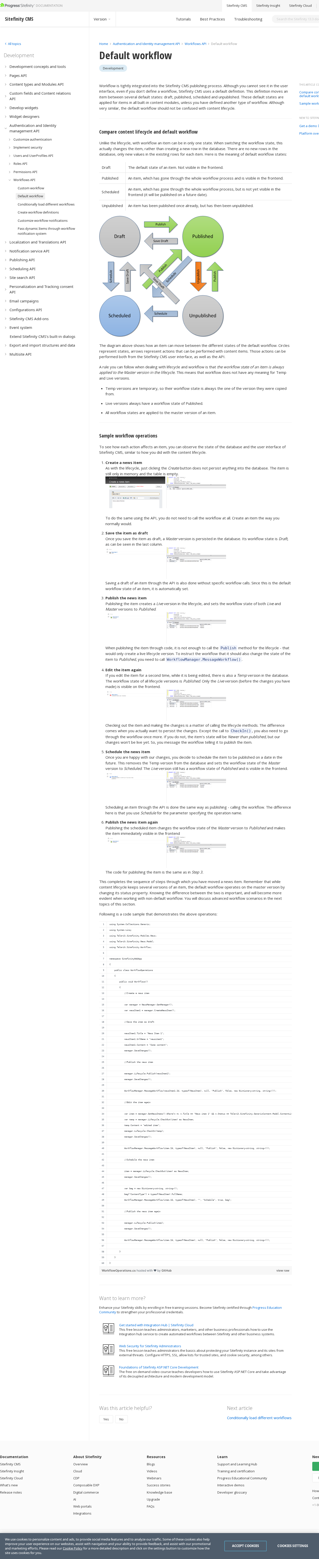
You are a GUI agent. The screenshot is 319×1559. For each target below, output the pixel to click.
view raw (282, 1270)
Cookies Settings (292, 1546)
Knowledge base (159, 1492)
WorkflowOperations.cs (119, 1270)
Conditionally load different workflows (259, 1417)
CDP (76, 1478)
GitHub (166, 1270)
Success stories (158, 1485)
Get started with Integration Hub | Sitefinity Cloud (156, 1325)
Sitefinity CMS (237, 5)
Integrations (82, 1513)
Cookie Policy (72, 1548)
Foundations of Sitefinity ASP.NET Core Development (158, 1367)
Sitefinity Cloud (300, 5)
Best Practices (212, 18)
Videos (152, 1471)
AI (74, 1499)
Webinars (154, 1478)
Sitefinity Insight (268, 5)
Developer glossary (232, 1492)
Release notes (11, 1492)
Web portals (82, 1506)
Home (103, 43)
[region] (195, 1093)
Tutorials (183, 18)
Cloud (77, 1471)
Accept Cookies (245, 1546)
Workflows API (195, 43)
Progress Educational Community (242, 1478)
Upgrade (153, 1499)
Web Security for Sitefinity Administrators (150, 1346)
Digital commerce (86, 1492)
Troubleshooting (248, 18)
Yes (106, 1419)
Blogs (151, 1464)
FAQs (151, 1506)
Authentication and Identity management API (146, 43)
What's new (9, 1485)
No (121, 1419)
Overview (80, 1464)
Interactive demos (230, 1485)
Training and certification (236, 1471)
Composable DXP (86, 1485)
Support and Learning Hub (237, 1464)
